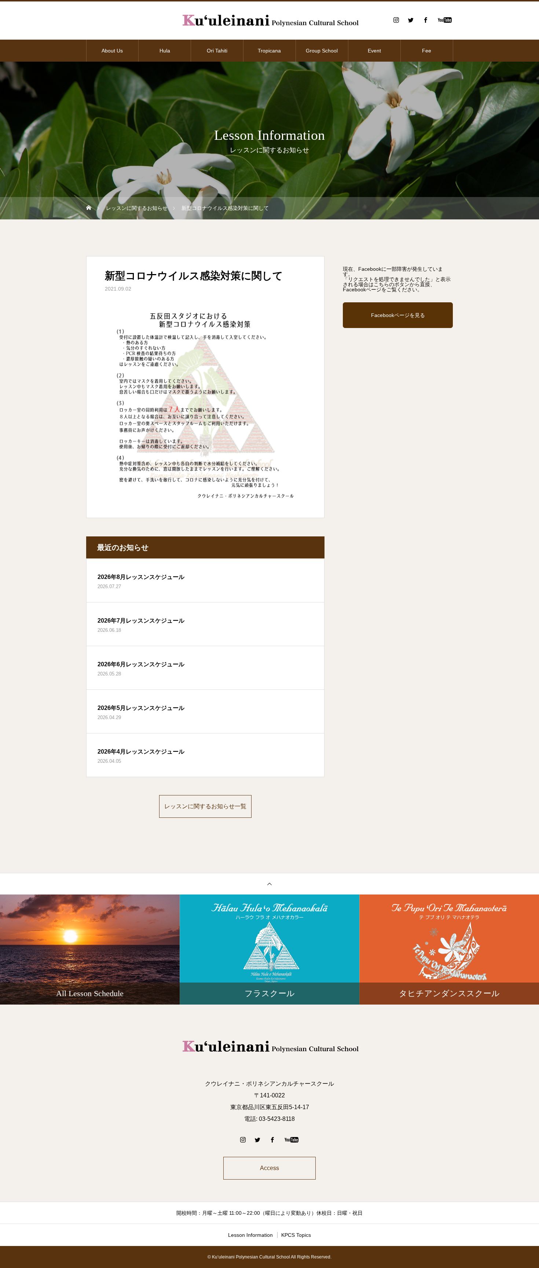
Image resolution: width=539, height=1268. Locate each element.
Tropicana (269, 51)
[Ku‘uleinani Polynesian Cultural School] (269, 20)
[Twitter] (410, 19)
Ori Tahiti (217, 51)
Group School (322, 51)
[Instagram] (396, 19)
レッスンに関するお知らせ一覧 (205, 806)
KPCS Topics (296, 1235)
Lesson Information (250, 1235)
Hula (165, 51)
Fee (426, 51)
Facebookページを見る (398, 315)
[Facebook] (425, 19)
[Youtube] (444, 19)
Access (269, 1168)
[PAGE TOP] (269, 883)
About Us (112, 51)
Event (374, 51)
